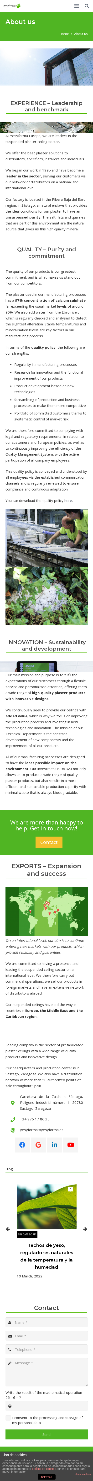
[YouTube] (70, 1145)
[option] (46, 1231)
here (68, 500)
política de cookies (44, 1469)
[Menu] (77, 6)
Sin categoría (27, 1234)
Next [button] (85, 1229)
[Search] (87, 6)
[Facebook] (22, 1145)
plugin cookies (83, 1474)
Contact (49, 842)
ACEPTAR (46, 1477)
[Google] (38, 1145)
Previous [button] (7, 1229)
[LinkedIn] (54, 1145)
